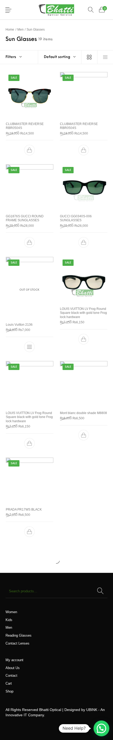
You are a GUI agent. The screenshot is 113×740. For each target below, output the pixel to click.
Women (11, 612)
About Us (13, 668)
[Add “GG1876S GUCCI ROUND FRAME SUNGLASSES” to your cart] (29, 242)
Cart (9, 683)
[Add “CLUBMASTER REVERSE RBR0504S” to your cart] (29, 150)
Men (20, 29)
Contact (11, 675)
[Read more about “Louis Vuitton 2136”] (29, 347)
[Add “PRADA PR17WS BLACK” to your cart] (29, 531)
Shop (9, 691)
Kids (9, 620)
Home (10, 29)
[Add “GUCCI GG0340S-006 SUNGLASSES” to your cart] (83, 242)
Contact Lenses (17, 643)
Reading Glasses (19, 635)
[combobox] (59, 57)
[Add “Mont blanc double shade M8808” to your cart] (83, 435)
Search (100, 591)
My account (14, 660)
